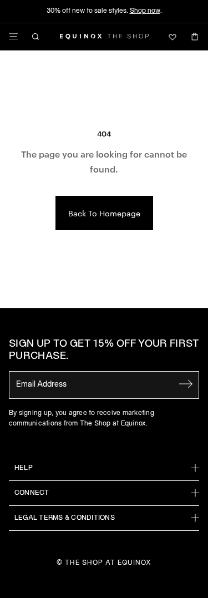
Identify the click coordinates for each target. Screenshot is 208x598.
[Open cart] (194, 36)
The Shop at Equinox (108, 563)
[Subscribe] (185, 384)
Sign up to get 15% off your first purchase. (104, 350)
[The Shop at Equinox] (104, 36)
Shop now (145, 11)
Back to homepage (104, 213)
